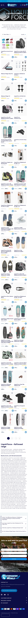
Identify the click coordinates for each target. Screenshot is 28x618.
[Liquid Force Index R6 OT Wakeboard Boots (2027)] (20, 43)
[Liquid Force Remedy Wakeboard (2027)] (7, 376)
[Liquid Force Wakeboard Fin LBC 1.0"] (20, 197)
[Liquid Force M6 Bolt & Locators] (20, 66)
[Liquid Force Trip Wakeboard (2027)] (20, 242)
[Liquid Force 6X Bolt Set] (20, 88)
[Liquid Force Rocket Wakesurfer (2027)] (20, 332)
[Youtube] (5, 594)
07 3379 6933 (7, 586)
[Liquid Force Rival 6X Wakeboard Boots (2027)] (20, 266)
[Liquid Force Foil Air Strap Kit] (20, 132)
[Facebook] (1, 594)
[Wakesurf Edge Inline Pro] (7, 66)
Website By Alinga (14, 612)
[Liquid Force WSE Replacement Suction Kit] (20, 220)
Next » (19, 438)
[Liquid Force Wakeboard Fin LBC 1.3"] (20, 154)
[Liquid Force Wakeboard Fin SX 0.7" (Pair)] (7, 197)
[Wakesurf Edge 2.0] (7, 88)
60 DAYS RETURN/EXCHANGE (14, 1)
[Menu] (1, 4)
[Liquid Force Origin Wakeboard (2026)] (7, 419)
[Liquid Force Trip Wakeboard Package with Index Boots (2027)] (7, 220)
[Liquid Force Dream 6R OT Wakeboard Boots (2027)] (20, 355)
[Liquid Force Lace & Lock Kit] (7, 43)
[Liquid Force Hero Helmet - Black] (7, 288)
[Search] (3, 5)
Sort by (22, 34)
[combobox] (2, 556)
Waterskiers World (7, 612)
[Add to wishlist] (12, 38)
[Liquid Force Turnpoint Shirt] (20, 398)
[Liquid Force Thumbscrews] (20, 109)
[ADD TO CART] (13, 57)
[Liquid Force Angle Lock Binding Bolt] (7, 154)
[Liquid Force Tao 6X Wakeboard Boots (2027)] (7, 109)
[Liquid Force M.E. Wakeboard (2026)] (20, 419)
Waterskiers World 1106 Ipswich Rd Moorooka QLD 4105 (12, 584)
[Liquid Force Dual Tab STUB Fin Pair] (20, 376)
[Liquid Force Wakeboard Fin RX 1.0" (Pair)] (20, 288)
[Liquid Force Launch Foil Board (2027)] (20, 311)
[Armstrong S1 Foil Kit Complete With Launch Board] (7, 132)
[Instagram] (8, 594)
